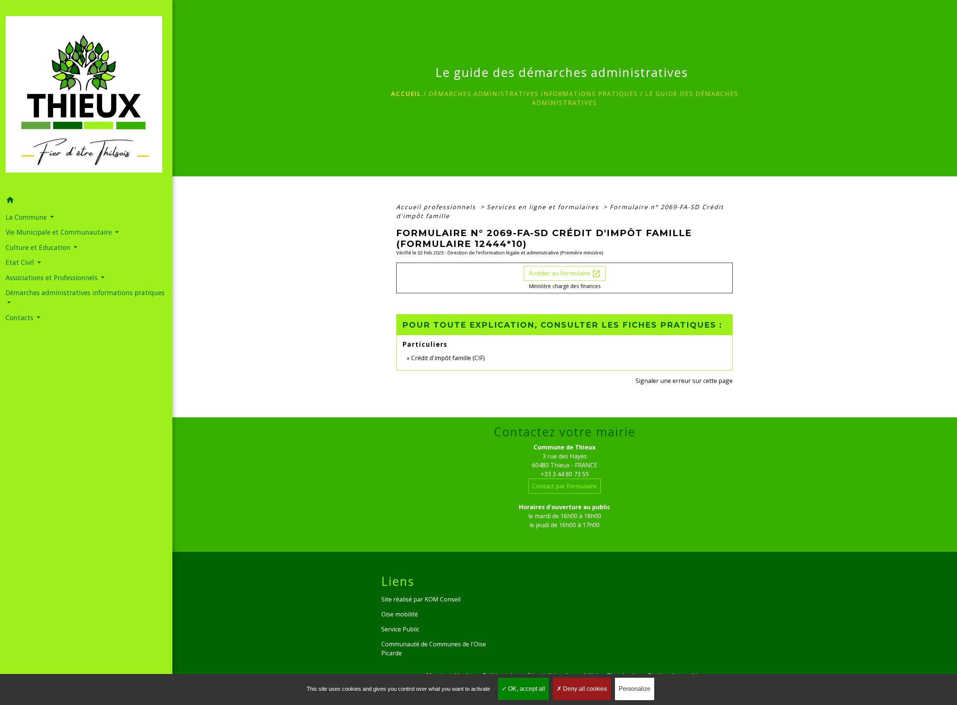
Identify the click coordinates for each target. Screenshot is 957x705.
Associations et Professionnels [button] (52, 277)
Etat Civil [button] (21, 262)
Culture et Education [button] (39, 247)
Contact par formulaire (564, 486)
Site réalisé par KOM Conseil (421, 599)
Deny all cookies (584, 689)
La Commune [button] (27, 217)
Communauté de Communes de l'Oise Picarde (433, 648)
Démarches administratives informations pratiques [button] (85, 292)
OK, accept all (526, 689)
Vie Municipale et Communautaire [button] (60, 232)
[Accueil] (86, 96)
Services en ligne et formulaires (544, 207)
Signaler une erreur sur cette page (684, 381)
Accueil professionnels (437, 207)
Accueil (406, 94)
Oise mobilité (399, 614)
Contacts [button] (20, 317)
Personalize (634, 689)
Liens (397, 581)
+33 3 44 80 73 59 (565, 474)
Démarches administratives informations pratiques (533, 94)
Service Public (400, 629)
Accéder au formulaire (565, 273)
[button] (86, 201)
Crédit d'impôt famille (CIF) (448, 358)
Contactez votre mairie (565, 432)
